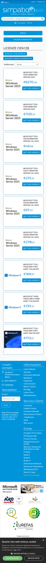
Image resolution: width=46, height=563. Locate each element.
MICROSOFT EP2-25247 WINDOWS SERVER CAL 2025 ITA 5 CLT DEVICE (31, 171)
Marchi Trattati (30, 387)
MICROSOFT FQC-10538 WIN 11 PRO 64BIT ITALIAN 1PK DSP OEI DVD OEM (31, 267)
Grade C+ (27, 461)
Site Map (27, 390)
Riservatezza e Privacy (33, 414)
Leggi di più (17, 550)
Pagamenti (28, 381)
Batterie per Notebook (32, 464)
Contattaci (9, 385)
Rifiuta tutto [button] (33, 558)
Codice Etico (29, 392)
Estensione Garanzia (32, 375)
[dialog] (23, 550)
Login (33, 2)
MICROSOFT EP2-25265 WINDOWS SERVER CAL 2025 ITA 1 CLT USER (31, 203)
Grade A (27, 455)
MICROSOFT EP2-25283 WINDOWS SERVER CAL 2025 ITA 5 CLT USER (31, 235)
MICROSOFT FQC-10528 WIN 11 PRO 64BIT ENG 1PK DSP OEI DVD (31, 331)
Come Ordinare (29, 369)
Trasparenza (29, 417)
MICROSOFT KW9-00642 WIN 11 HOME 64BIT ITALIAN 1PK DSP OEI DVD (31, 299)
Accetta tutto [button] (12, 558)
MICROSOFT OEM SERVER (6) (15, 54)
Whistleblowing (30, 395)
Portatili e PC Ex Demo (33, 433)
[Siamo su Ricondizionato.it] (34, 513)
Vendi (26, 420)
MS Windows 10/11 (31, 469)
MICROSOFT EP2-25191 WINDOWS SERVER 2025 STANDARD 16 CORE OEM (30, 107)
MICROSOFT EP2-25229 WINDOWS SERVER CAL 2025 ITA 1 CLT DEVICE (31, 139)
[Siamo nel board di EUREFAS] (23, 526)
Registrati (41, 2)
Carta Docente (29, 384)
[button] (23, 553)
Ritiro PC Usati (29, 472)
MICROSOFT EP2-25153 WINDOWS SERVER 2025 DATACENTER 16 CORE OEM (30, 75)
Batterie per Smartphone (33, 466)
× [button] (43, 540)
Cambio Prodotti (30, 408)
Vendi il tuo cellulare (31, 475)
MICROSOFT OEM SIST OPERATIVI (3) (18, 58)
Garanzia (27, 372)
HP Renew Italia (30, 436)
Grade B (27, 458)
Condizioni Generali (31, 411)
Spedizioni (28, 378)
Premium (27, 452)
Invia (6, 405)
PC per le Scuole (30, 439)
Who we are (28, 423)
